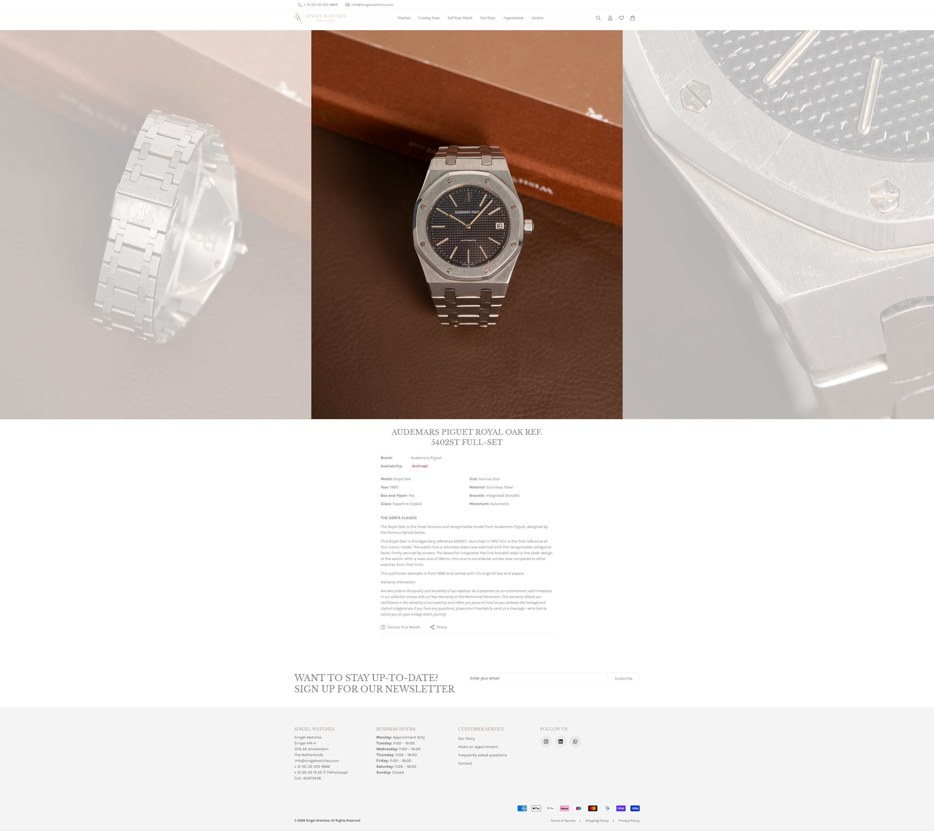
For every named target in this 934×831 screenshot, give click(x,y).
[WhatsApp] (575, 741)
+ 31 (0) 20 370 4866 (312, 766)
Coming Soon (429, 18)
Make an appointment (478, 746)
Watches (404, 18)
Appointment (513, 18)
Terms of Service (563, 821)
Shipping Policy (597, 821)
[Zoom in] (301, 40)
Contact (465, 763)
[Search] (598, 18)
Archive (537, 18)
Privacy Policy (629, 821)
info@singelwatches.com (316, 760)
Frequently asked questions (482, 755)
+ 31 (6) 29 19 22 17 (310, 772)
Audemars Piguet (426, 457)
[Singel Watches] (319, 18)
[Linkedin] (560, 741)
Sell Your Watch (460, 18)
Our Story (487, 18)
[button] (632, 18)
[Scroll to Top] (924, 804)
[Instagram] (546, 741)
